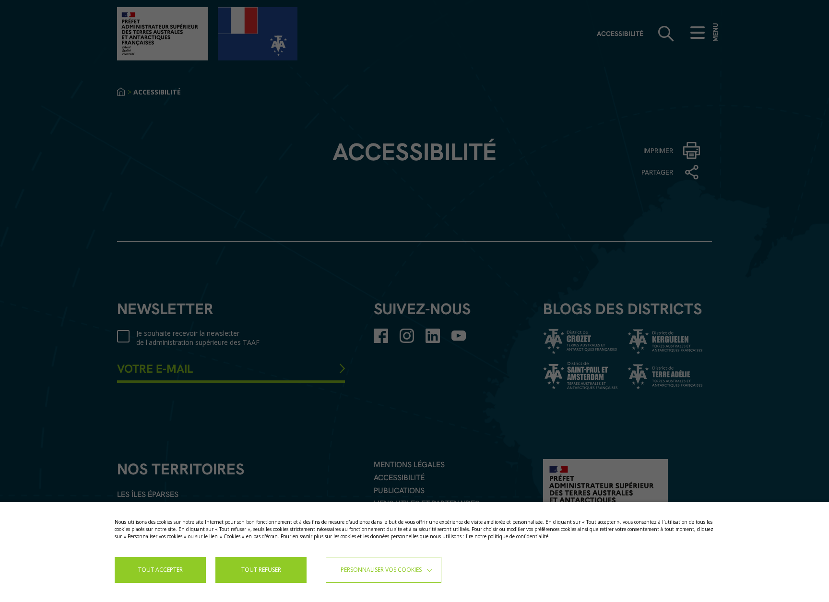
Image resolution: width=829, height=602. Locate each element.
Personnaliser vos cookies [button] (381, 570)
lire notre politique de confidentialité (507, 536)
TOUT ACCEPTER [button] (160, 570)
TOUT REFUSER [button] (261, 570)
